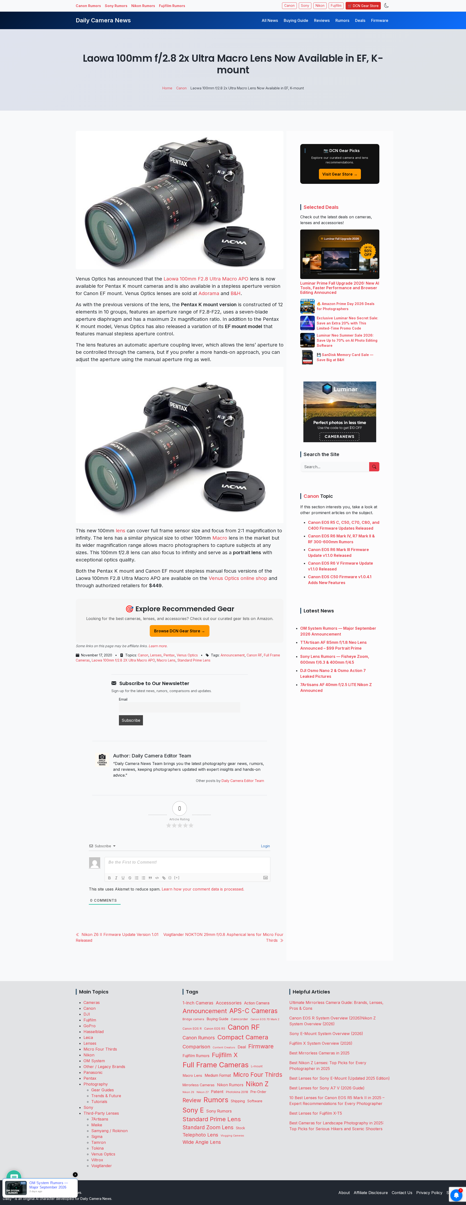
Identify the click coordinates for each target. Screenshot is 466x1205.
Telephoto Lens (200, 1135)
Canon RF (254, 655)
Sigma (96, 1136)
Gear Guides (102, 1089)
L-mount (257, 1066)
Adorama (209, 293)
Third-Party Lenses (101, 1113)
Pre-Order (258, 1092)
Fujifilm (336, 6)
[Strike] (129, 878)
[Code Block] (157, 878)
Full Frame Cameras (216, 1065)
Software (254, 1101)
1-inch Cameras (198, 1002)
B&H (236, 293)
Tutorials (99, 1101)
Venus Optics (187, 655)
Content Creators (224, 1047)
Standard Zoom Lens (208, 1127)
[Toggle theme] (386, 5)
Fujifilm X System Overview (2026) (320, 1043)
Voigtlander (101, 1165)
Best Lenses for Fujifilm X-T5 (315, 1113)
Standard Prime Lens (193, 660)
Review (192, 1100)
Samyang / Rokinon (109, 1130)
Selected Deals (321, 207)
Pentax (169, 655)
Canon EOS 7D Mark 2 (264, 1019)
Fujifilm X (225, 1055)
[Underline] (123, 878)
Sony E (193, 1110)
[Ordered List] (136, 878)
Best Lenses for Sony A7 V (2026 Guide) (327, 1088)
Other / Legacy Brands (104, 1066)
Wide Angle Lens (202, 1142)
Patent (217, 1091)
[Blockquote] (150, 878)
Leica (88, 1037)
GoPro (89, 1025)
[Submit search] (374, 466)
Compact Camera (242, 1037)
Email (123, 699)
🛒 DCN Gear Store (363, 6)
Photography (95, 1084)
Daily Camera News (103, 20)
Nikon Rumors (143, 6)
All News (270, 20)
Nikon (320, 6)
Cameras (91, 1002)
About (344, 1192)
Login (265, 846)
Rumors (342, 20)
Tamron (98, 1142)
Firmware (379, 20)
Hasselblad (93, 1031)
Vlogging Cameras (232, 1135)
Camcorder (239, 1019)
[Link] (163, 878)
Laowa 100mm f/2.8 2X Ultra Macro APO (123, 660)
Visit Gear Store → (340, 174)
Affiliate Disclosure (371, 1192)
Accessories (229, 1002)
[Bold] (109, 878)
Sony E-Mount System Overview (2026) (326, 1033)
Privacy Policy (429, 1192)
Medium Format (218, 1075)
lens (120, 531)
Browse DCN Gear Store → (179, 630)
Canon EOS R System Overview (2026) (325, 1018)
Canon (289, 6)
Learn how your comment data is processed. (203, 889)
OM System (94, 1060)
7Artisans (99, 1119)
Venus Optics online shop (238, 578)
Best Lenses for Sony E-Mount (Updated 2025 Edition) (339, 1078)
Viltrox (97, 1159)
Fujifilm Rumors (172, 6)
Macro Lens (166, 660)
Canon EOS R (192, 1028)
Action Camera (256, 1003)
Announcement (233, 655)
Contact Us (402, 1192)
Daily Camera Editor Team (243, 781)
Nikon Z (257, 1084)
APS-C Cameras (253, 1011)
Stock (240, 1128)
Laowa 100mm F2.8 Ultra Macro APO (206, 279)
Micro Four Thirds (100, 1049)
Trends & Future (106, 1095)
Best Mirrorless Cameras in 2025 (320, 1053)
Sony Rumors (116, 6)
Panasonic (93, 1072)
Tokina (97, 1148)
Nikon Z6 (188, 1092)
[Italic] (116, 878)
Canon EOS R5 (214, 1028)
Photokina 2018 (237, 1092)
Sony (305, 6)
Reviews (322, 20)
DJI (86, 1014)
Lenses (156, 655)
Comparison (196, 1047)
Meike (96, 1124)
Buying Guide (296, 20)
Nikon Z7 (202, 1092)
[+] (177, 877)
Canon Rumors (88, 6)
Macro (219, 538)
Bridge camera (193, 1019)
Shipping (238, 1101)
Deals (360, 20)
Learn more (157, 646)
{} (170, 877)
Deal (242, 1046)
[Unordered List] (143, 878)
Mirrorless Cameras (199, 1085)
